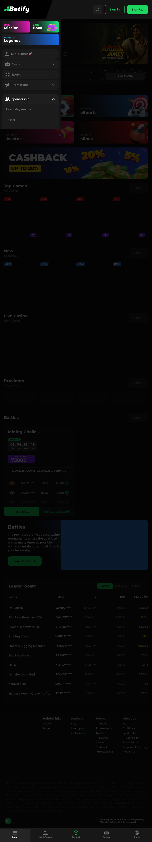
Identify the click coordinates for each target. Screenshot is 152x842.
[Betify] (16, 9)
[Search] (97, 9)
